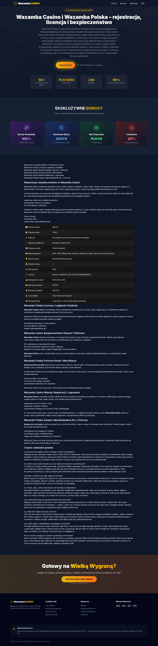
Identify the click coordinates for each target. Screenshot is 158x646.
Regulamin (84, 615)
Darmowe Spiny (51, 611)
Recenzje (133, 3)
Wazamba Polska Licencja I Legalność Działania (43, 167)
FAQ (142, 3)
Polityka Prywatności (88, 611)
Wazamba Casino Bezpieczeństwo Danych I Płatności (46, 170)
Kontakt (83, 605)
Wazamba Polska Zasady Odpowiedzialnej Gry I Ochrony (47, 178)
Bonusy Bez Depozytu (53, 608)
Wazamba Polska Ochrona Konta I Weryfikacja (43, 173)
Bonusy (123, 3)
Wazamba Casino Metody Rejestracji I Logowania (44, 175)
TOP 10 (114, 3)
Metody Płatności (51, 615)
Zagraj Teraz (65, 65)
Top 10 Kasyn (50, 605)
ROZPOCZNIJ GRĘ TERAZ (79, 579)
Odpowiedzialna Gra (88, 608)
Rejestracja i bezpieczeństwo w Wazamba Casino (44, 165)
